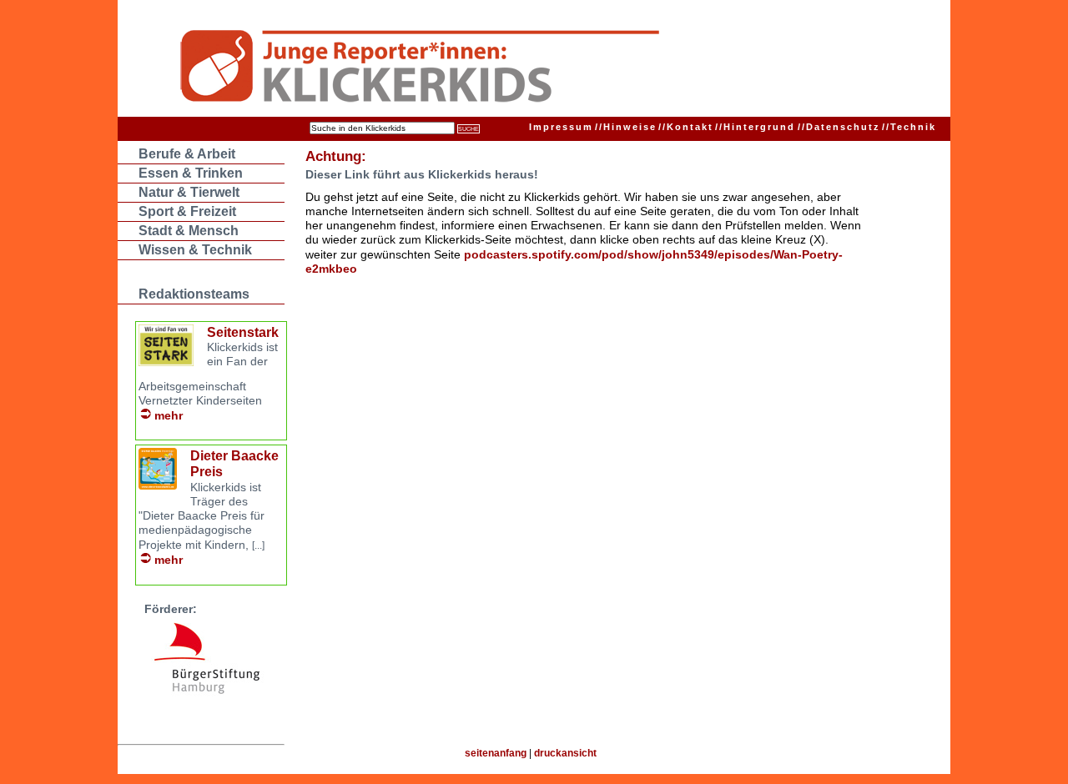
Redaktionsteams (194, 294)
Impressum (561, 127)
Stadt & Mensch (189, 231)
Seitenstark (243, 332)
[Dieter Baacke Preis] (158, 485)
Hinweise (626, 127)
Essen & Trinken (191, 173)
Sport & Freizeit (187, 211)
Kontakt (685, 127)
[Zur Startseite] (502, 68)
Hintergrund (755, 127)
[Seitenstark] (166, 361)
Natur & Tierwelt (189, 192)
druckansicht (565, 753)
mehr (168, 415)
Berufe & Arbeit (187, 154)
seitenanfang (495, 753)
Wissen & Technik (195, 250)
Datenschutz (839, 127)
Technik (909, 127)
